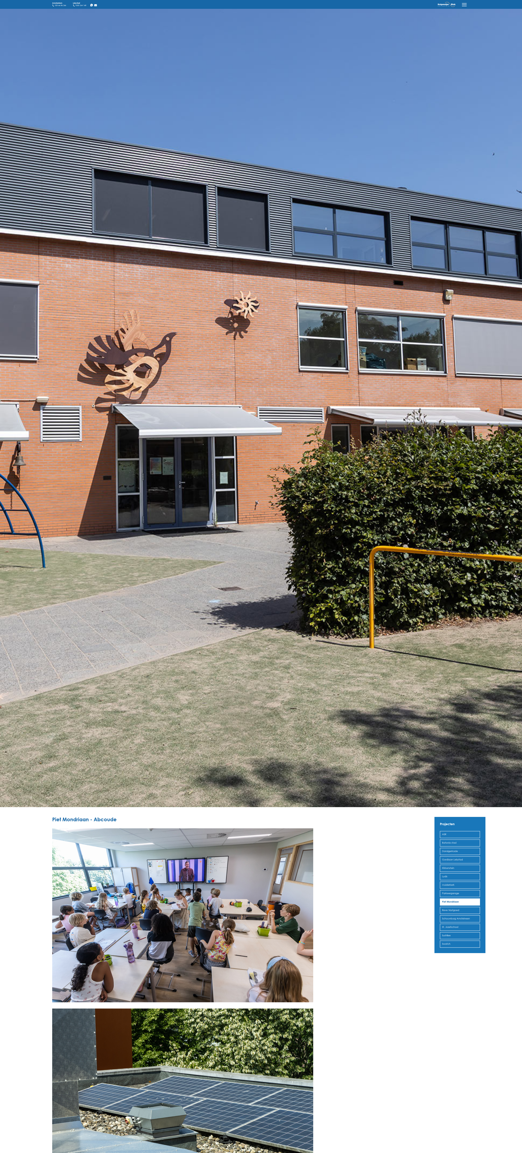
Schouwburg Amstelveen (456, 918)
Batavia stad (449, 842)
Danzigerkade (450, 851)
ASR (444, 834)
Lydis (444, 876)
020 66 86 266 (60, 5)
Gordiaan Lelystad (452, 859)
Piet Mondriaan (450, 901)
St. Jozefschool (450, 926)
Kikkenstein (448, 868)
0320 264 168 (81, 5)
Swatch (446, 943)
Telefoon (34, 1116)
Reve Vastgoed (450, 910)
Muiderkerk (448, 884)
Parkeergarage (450, 893)
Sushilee (446, 935)
